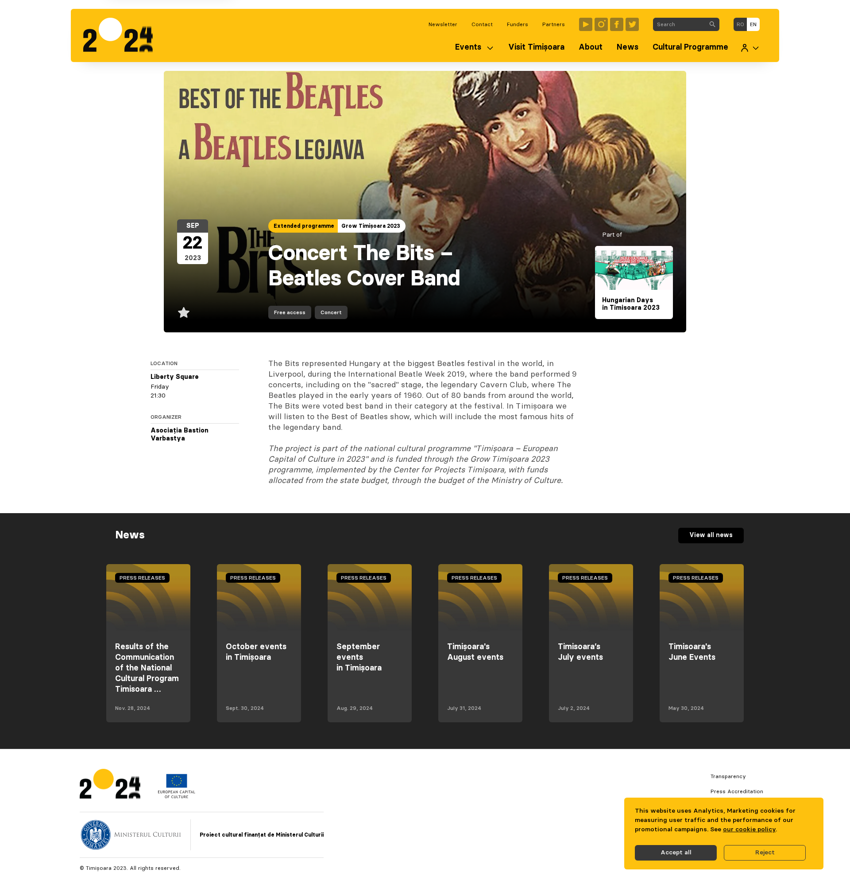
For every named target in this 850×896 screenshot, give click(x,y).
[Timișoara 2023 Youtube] (585, 24)
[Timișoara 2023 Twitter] (632, 24)
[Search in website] (712, 24)
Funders (517, 24)
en (753, 24)
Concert (331, 312)
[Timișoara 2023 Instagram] (601, 24)
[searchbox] (679, 24)
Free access (289, 312)
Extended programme (304, 226)
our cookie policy (749, 829)
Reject (765, 852)
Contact (482, 24)
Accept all (676, 852)
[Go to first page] (122, 35)
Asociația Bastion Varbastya (180, 435)
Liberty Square (175, 377)
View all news (711, 535)
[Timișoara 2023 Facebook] (616, 24)
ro (740, 24)
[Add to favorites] (183, 312)
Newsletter (443, 24)
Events (468, 47)
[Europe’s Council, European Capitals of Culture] (176, 796)
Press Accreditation (737, 791)
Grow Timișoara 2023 (370, 226)
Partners (553, 24)
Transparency (728, 776)
